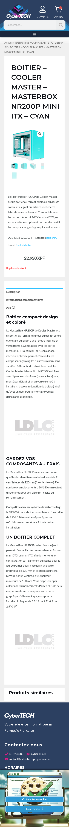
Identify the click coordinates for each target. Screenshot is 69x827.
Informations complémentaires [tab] (24, 299)
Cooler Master (23, 244)
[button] (35, 34)
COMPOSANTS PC (42, 42)
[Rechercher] (60, 25)
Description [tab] (13, 291)
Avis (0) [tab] (10, 307)
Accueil (8, 42)
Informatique (22, 42)
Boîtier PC (52, 237)
